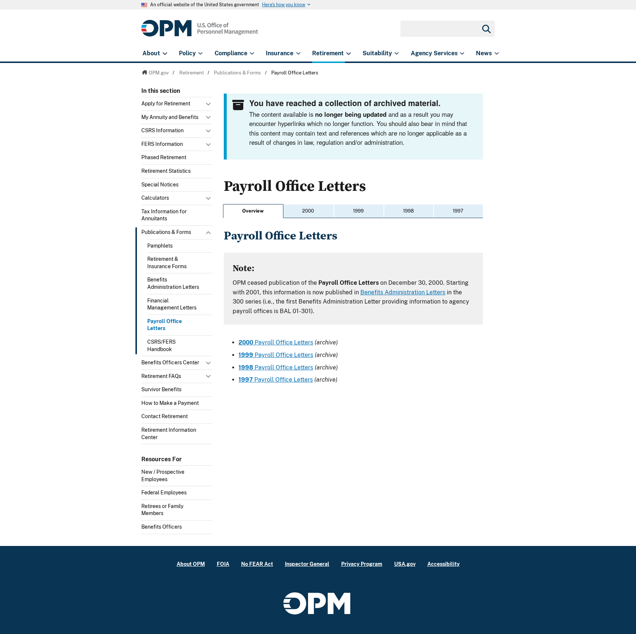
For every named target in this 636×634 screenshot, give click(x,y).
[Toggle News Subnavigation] (497, 53)
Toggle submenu (209, 106)
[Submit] (486, 29)
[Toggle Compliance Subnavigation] (252, 53)
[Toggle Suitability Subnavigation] (397, 53)
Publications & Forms (166, 232)
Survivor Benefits (161, 389)
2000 (308, 211)
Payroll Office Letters (164, 325)
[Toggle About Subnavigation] (165, 53)
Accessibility (443, 564)
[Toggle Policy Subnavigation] (200, 53)
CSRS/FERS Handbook (161, 345)
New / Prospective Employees (162, 475)
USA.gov (405, 564)
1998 (408, 211)
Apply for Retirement (165, 103)
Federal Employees (164, 492)
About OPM (191, 564)
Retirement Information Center (168, 433)
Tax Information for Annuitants (164, 215)
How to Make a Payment (170, 403)
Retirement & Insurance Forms (167, 262)
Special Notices (160, 185)
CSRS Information (162, 130)
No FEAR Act (257, 564)
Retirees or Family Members (162, 509)
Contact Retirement (164, 416)
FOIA (223, 564)
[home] (199, 32)
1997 (458, 211)
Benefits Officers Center (170, 362)
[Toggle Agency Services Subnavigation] (462, 53)
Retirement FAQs (161, 376)
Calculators (155, 198)
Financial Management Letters (172, 304)
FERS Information (162, 144)
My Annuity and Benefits (169, 117)
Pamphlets (160, 246)
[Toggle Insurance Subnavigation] (298, 53)
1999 (358, 211)
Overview (253, 211)
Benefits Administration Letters (173, 283)
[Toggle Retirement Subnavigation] (348, 53)
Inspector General (307, 564)
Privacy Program (361, 564)
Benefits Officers (161, 527)
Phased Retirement (163, 157)
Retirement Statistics (166, 171)
